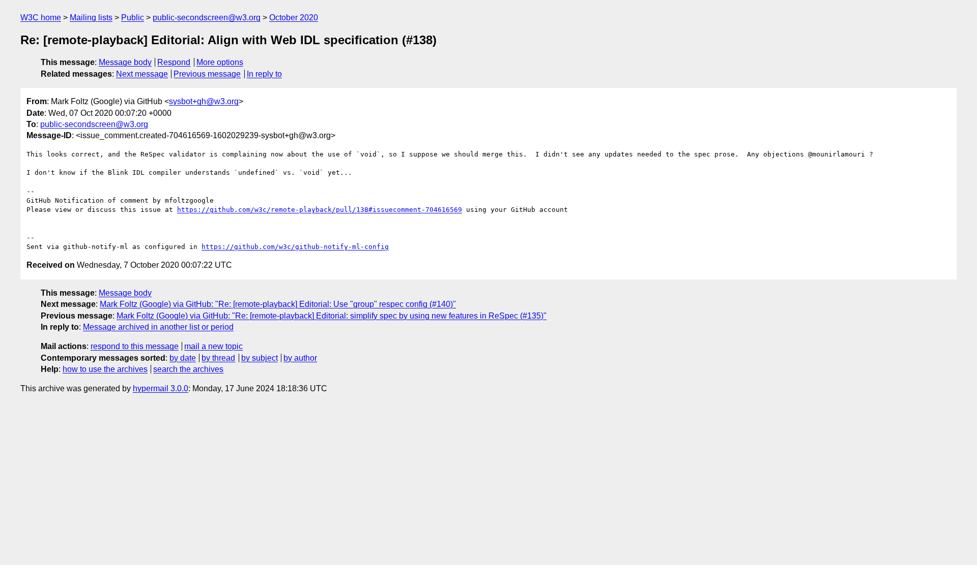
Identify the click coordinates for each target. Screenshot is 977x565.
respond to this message (135, 346)
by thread (218, 358)
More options (219, 62)
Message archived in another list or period (158, 327)
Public (132, 17)
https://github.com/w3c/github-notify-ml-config (295, 246)
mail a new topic (213, 346)
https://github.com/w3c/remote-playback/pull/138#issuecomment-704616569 (319, 209)
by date (182, 358)
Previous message (207, 74)
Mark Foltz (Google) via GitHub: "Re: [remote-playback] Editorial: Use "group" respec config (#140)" (278, 304)
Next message (142, 74)
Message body (125, 62)
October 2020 (293, 17)
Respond (173, 62)
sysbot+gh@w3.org (204, 101)
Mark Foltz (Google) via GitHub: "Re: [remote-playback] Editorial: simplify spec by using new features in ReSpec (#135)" (332, 315)
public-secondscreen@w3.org (207, 17)
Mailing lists (91, 17)
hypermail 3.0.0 (160, 388)
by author (300, 358)
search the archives (188, 369)
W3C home (40, 17)
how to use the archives (105, 369)
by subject (259, 358)
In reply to (264, 74)
